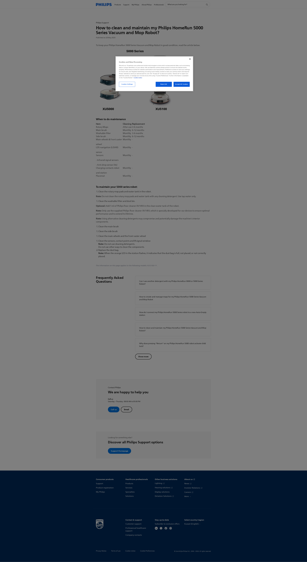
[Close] (190, 59)
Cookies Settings (127, 84)
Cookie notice (138, 78)
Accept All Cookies (181, 84)
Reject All (163, 84)
